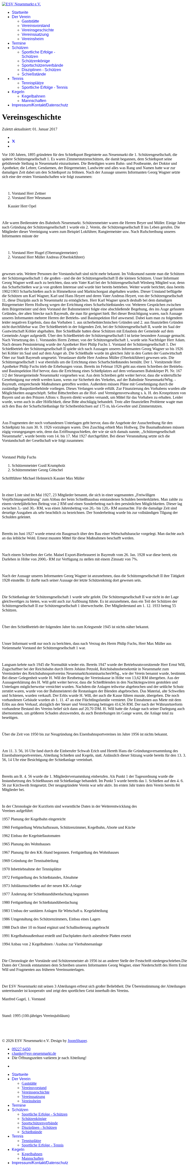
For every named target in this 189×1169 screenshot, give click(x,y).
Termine (19, 43)
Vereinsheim (33, 39)
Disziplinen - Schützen (41, 70)
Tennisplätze (33, 83)
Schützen (20, 48)
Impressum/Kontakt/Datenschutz (40, 105)
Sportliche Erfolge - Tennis (45, 87)
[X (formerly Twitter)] (13, 142)
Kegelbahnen (33, 96)
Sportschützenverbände (42, 65)
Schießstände (34, 74)
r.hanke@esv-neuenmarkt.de (34, 1053)
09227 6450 (21, 1049)
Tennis (17, 78)
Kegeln (18, 92)
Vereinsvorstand (36, 26)
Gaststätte (30, 21)
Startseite (20, 12)
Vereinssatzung (35, 34)
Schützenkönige (36, 61)
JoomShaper (77, 1041)
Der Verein (21, 17)
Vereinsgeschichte (38, 30)
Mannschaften (34, 101)
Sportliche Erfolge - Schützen (44, 1114)
